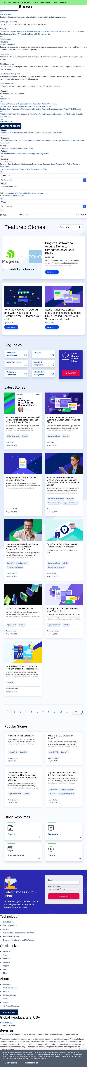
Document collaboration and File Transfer (59, 114)
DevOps (3, 109)
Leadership (19, 164)
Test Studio (39, 114)
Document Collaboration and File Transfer (19, 940)
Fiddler (32, 114)
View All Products (10, 126)
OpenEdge (52, 104)
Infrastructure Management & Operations (26, 109)
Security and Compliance (56, 567)
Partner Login (30, 154)
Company (4, 159)
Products (4, 91)
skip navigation (9, 8)
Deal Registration (24, 155)
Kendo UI (30, 106)
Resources (5, 138)
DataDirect (22, 104)
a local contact (10, 1025)
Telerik (23, 106)
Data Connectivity (54, 503)
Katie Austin (10, 442)
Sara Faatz (50, 442)
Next (77, 712)
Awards (6, 991)
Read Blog (51, 272)
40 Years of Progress (11, 1006)
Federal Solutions (6, 84)
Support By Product (7, 133)
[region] (43, 1058)
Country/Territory (54, 886)
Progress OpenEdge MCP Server (30, 34)
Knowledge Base (59, 141)
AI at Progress (5, 14)
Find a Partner (5, 154)
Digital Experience (7, 64)
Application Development (11, 354)
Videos (38, 141)
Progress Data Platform (70, 503)
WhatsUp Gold (69, 109)
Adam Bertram (11, 631)
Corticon (29, 104)
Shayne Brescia (52, 509)
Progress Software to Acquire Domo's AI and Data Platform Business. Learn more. (37, 2)
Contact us (9, 1012)
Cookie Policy (52, 1056)
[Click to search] (80, 227)
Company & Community (11, 373)
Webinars (31, 141)
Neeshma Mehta (12, 509)
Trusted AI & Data (6, 94)
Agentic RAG (15, 31)
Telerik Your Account (35, 193)
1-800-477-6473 (6, 196)
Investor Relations (7, 169)
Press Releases (20, 169)
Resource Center (15, 141)
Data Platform (5, 31)
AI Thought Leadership (8, 22)
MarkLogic (4, 104)
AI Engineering (5, 39)
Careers (39, 169)
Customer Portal (21, 133)
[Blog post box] (23, 403)
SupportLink (13, 193)
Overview (23, 215)
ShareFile (37, 106)
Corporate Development (33, 164)
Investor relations (9, 995)
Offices (45, 169)
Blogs (68, 141)
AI (1, 12)
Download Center (34, 133)
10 (61, 712)
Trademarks (73, 1042)
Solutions (4, 42)
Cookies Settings (31, 1063)
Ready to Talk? (18, 196)
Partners (4, 151)
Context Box (79, 31)
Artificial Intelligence (7, 44)
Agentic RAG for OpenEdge (51, 31)
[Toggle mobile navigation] (2, 210)
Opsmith (25, 35)
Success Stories (16, 855)
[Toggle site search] (1, 198)
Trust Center (31, 169)
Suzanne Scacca (53, 631)
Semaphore (12, 104)
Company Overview (7, 164)
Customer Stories (9, 988)
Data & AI (37, 353)
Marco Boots (51, 573)
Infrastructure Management (10, 74)
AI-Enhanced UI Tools (8, 114)
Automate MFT (5, 118)
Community (57, 133)
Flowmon (45, 109)
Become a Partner (18, 154)
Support (4, 130)
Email (50, 880)
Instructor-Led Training (8, 148)
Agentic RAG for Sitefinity (30, 31)
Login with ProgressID (8, 186)
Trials (5, 955)
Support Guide (46, 133)
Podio (44, 106)
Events (73, 141)
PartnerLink (23, 193)
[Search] (1, 172)
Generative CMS (68, 31)
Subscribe (71, 373)
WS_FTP (9, 122)
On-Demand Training (25, 148)
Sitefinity (17, 106)
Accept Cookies (11, 1063)
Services (3, 135)
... (67, 712)
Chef (8, 109)
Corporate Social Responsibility (54, 164)
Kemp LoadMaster (56, 109)
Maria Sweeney (13, 800)
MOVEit (49, 106)
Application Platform (40, 104)
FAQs (8, 143)
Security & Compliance (38, 363)
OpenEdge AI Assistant (8, 34)
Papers (24, 141)
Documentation (46, 141)
